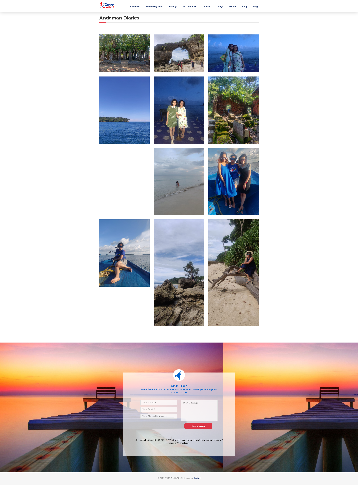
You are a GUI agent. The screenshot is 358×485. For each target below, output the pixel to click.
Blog (244, 6)
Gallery (172, 6)
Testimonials (189, 6)
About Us (135, 6)
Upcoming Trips (154, 6)
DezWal (197, 478)
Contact (206, 6)
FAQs (220, 6)
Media (232, 6)
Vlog (255, 6)
